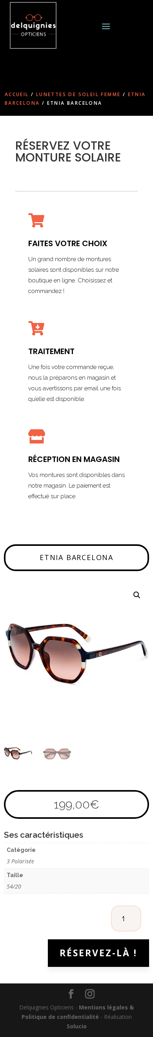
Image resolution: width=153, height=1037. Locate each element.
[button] (137, 595)
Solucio (77, 1026)
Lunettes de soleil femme (78, 94)
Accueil (17, 94)
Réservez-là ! (98, 952)
